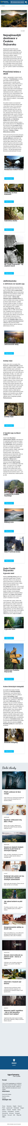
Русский (10, 1115)
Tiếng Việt (19, 1115)
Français (9, 1109)
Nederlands (16, 1107)
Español (14, 1109)
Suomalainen (11, 1111)
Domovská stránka (6, 1094)
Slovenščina (5, 1113)
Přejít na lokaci (9, 178)
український (9, 1107)
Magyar (22, 1107)
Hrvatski (17, 1111)
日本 (14, 1115)
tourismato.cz (12, 1083)
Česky (3, 1106)
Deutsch (20, 1106)
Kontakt (4, 1098)
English (14, 1106)
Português (17, 1113)
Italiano (3, 1109)
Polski (3, 1107)
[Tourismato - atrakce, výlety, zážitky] (5, 2)
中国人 (3, 1116)
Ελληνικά (11, 1113)
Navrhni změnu (5, 1096)
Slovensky (9, 1106)
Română (4, 1115)
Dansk (19, 1109)
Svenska (4, 1111)
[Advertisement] (14, 1042)
